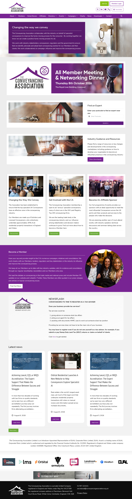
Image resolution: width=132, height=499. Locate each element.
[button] (121, 16)
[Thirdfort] (106, 461)
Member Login (117, 4)
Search (105, 123)
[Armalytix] (57, 461)
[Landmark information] (90, 461)
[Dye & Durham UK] (74, 461)
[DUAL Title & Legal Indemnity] (123, 461)
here (54, 337)
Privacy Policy (82, 493)
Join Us (104, 4)
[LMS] (25, 461)
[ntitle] (8, 461)
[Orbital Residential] (41, 461)
